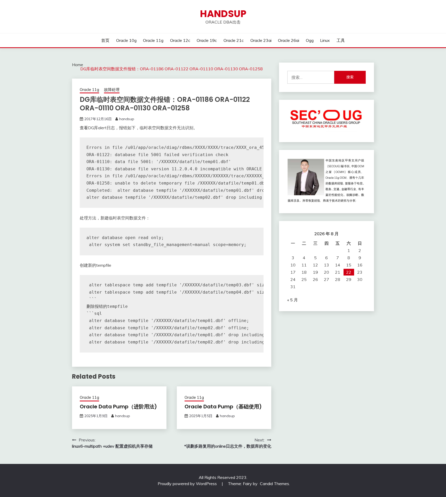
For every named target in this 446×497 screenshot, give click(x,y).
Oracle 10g (126, 40)
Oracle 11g (153, 40)
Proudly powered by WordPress (188, 483)
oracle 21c (234, 40)
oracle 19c (207, 40)
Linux (325, 40)
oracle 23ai (261, 40)
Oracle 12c (180, 40)
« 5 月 (292, 299)
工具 (341, 40)
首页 (105, 40)
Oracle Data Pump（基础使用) (223, 406)
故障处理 (112, 89)
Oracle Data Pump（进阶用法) (118, 406)
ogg (310, 40)
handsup (223, 13)
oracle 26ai (288, 40)
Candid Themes (274, 483)
